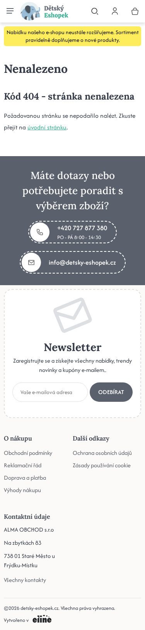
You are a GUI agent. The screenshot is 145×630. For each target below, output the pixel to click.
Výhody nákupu (22, 490)
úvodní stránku (47, 127)
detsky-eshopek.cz (39, 608)
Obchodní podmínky (28, 453)
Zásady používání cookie (102, 465)
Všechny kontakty (25, 580)
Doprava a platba (25, 477)
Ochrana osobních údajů (102, 453)
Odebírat (111, 392)
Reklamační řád (22, 465)
